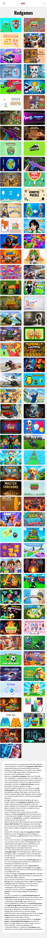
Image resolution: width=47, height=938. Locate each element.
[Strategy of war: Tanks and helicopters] (10, 380)
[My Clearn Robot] (34, 426)
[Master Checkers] (10, 488)
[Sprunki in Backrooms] (34, 349)
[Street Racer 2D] (34, 272)
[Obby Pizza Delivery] (10, 287)
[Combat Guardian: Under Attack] (10, 395)
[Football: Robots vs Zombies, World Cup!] (34, 86)
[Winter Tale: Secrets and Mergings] (34, 210)
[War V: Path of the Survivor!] (34, 164)
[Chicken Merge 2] (10, 256)
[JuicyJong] (10, 272)
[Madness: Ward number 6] (34, 318)
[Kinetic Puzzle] (34, 195)
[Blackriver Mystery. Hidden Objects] (10, 117)
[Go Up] (10, 195)
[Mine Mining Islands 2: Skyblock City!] (34, 364)
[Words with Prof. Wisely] (10, 210)
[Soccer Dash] (10, 25)
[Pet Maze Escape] (10, 225)
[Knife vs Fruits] (34, 179)
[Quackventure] (34, 380)
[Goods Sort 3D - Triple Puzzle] (34, 25)
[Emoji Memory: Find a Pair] (34, 334)
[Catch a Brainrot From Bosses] (10, 349)
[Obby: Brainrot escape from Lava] (34, 503)
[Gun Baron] (10, 179)
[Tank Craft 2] (10, 334)
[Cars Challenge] (10, 56)
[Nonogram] (10, 71)
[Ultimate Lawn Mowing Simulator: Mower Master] (34, 442)
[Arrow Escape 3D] (34, 303)
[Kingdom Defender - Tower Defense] (10, 303)
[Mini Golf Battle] (34, 395)
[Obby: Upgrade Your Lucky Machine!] (34, 287)
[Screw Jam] (10, 40)
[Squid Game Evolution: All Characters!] (34, 225)
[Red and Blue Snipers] (10, 133)
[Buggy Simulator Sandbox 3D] (10, 364)
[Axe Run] (34, 457)
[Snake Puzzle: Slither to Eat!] (34, 488)
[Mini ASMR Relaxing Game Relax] (10, 503)
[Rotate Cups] (10, 102)
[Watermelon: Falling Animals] (10, 148)
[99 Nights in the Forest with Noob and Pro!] (10, 442)
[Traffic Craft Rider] (34, 40)
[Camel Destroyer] (10, 86)
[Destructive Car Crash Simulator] (10, 411)
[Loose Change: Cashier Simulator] (34, 133)
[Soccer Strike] (10, 426)
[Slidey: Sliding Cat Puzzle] (34, 102)
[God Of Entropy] (34, 256)
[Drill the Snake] (34, 411)
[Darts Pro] (10, 164)
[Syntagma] (10, 473)
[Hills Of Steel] (10, 318)
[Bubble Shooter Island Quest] (10, 457)
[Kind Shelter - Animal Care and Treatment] (34, 71)
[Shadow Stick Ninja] (10, 241)
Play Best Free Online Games (23, 3)
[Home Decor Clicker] (34, 56)
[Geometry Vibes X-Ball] (34, 117)
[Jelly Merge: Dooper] (34, 241)
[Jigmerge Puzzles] (34, 473)
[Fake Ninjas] (10, 519)
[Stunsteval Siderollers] (34, 148)
